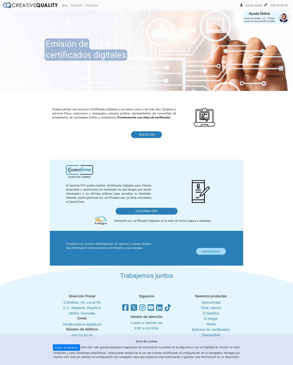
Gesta (211, 324)
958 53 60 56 (82, 335)
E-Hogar (211, 319)
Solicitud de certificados (211, 330)
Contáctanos (211, 251)
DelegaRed (211, 335)
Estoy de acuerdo (66, 347)
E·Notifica (211, 313)
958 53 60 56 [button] (279, 5)
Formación (92, 5)
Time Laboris (210, 308)
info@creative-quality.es (82, 324)
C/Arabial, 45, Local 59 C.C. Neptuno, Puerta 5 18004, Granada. (82, 307)
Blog (65, 5)
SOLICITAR (146, 135)
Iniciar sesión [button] (254, 5)
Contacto (76, 5)
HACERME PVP (146, 211)
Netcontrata (211, 302)
